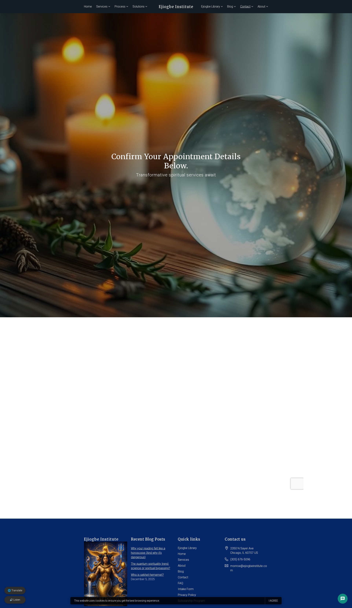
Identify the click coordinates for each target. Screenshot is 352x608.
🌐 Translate (15, 590)
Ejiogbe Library (210, 6)
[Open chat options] (343, 599)
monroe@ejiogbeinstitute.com (248, 568)
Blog (230, 6)
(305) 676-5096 (240, 559)
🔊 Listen (15, 599)
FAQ (180, 583)
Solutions (138, 6)
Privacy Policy (187, 595)
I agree (273, 600)
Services (101, 6)
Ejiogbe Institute (176, 6)
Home (88, 6)
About (261, 6)
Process (120, 6)
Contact (245, 6)
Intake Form (186, 589)
